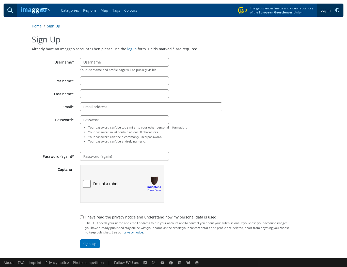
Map (104, 10)
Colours (130, 10)
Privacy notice (57, 262)
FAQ (21, 262)
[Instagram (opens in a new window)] (154, 262)
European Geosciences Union (281, 12)
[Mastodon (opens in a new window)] (180, 262)
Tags (116, 10)
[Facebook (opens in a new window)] (171, 262)
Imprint (35, 262)
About (9, 262)
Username (63, 62)
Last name (63, 93)
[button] (337, 10)
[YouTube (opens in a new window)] (163, 262)
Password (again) (57, 156)
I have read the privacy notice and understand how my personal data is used (150, 217)
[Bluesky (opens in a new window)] (188, 262)
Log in (326, 10)
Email (67, 106)
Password (63, 119)
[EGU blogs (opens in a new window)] (197, 262)
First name (63, 80)
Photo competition (88, 262)
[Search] (10, 10)
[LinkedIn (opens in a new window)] (145, 262)
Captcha (65, 169)
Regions (90, 10)
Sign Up (53, 26)
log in (132, 48)
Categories (70, 10)
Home (37, 26)
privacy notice (133, 232)
